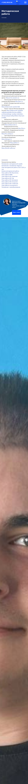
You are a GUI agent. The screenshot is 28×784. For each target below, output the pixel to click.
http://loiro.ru (19, 101)
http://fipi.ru (21, 128)
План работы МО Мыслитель (10, 173)
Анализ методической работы (10, 171)
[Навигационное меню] (25, 2)
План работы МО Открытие (10, 182)
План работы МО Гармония (9, 176)
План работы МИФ (7, 174)
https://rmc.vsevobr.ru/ (12, 98)
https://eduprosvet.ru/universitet (11, 106)
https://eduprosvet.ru (11, 124)
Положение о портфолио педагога (12, 165)
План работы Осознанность (10, 185)
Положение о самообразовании (11, 187)
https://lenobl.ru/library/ (8, 148)
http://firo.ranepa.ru (7, 133)
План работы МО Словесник (10, 183)
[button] (16, 212)
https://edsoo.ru (14, 142)
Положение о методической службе (12, 164)
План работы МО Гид (8, 178)
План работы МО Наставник (10, 180)
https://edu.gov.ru (7, 139)
